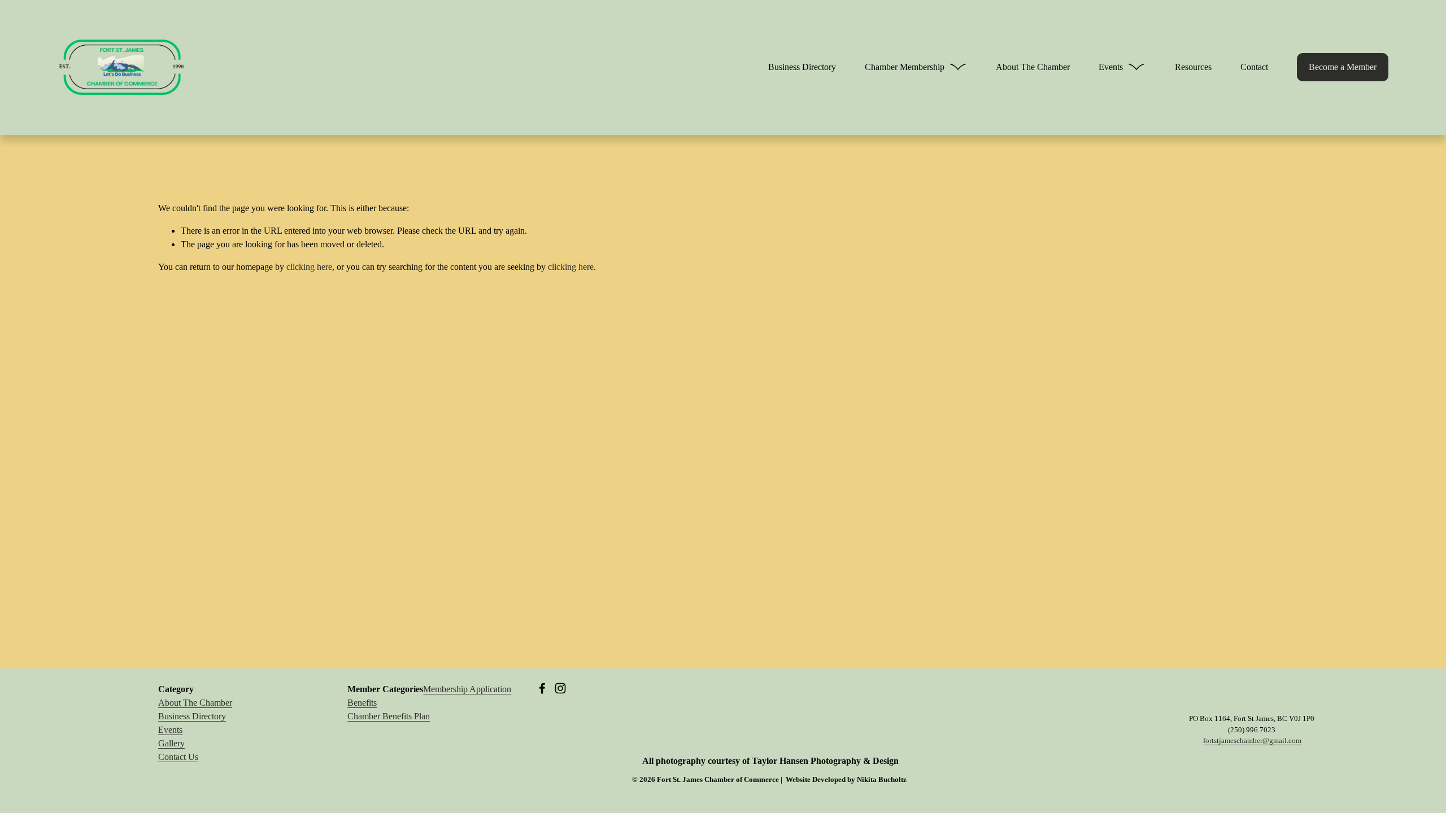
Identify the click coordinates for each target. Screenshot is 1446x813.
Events (170, 730)
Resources (1193, 67)
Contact (1254, 67)
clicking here (309, 267)
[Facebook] (542, 688)
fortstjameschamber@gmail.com (1252, 740)
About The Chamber (1033, 67)
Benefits (362, 702)
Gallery (171, 743)
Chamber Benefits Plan (388, 716)
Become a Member (1343, 67)
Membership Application (467, 689)
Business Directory (802, 67)
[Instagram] (560, 688)
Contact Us (178, 757)
